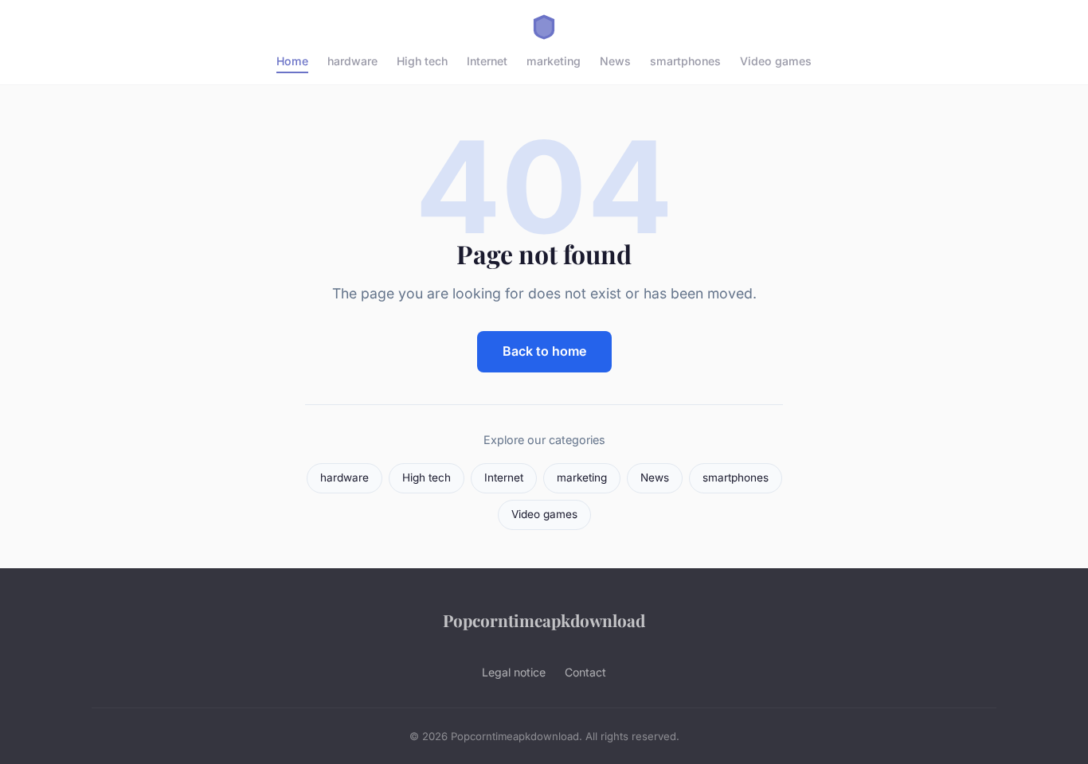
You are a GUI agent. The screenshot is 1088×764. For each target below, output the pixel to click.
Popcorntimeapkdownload (544, 620)
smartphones (685, 61)
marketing (553, 61)
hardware (352, 61)
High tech (422, 61)
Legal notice (514, 672)
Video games (776, 61)
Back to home (544, 351)
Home (292, 61)
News (615, 61)
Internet (487, 61)
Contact (585, 672)
